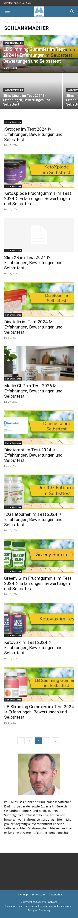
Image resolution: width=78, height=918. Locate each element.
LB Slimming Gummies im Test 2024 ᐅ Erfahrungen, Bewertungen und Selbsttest (34, 55)
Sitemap (23, 894)
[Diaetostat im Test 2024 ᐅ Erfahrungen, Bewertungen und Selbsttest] (39, 427)
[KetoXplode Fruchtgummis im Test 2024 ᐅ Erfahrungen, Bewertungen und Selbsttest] (39, 171)
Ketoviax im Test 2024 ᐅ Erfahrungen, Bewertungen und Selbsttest (33, 647)
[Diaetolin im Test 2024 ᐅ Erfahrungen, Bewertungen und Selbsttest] (39, 299)
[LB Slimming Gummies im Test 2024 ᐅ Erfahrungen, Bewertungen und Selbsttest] (39, 684)
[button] (7, 11)
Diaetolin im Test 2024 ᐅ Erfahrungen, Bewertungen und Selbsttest (33, 327)
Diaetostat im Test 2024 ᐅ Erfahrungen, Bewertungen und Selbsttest (33, 455)
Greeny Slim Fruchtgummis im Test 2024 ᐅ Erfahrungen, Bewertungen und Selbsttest (37, 583)
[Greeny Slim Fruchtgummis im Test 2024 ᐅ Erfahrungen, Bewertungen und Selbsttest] (39, 556)
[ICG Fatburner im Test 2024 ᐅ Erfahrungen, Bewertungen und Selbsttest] (39, 491)
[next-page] (55, 740)
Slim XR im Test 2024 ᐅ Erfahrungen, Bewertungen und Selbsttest (33, 262)
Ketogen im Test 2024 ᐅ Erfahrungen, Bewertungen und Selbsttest (33, 134)
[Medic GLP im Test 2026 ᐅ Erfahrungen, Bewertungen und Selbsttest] (39, 363)
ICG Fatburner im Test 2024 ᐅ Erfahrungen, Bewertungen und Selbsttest (33, 519)
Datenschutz (56, 894)
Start (7, 22)
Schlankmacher (23, 22)
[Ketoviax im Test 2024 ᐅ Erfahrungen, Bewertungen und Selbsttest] (39, 620)
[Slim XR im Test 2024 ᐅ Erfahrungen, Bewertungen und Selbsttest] (39, 235)
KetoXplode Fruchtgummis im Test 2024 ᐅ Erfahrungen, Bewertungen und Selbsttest (37, 198)
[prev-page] (21, 740)
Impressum (38, 894)
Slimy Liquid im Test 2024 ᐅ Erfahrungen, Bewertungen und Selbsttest (26, 100)
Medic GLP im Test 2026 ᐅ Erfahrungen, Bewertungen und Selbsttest (33, 391)
